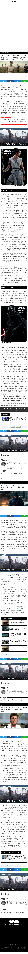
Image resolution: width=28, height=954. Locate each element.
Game (14, 931)
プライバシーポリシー (6, 948)
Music (14, 929)
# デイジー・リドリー (4, 478)
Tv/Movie (13, 52)
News (11, 483)
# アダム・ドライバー (13, 473)
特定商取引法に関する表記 (23, 948)
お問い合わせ (12, 948)
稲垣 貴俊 (3, 52)
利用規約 (2, 948)
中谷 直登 (3, 483)
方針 (15, 266)
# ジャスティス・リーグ (8, 700)
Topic (11, 52)
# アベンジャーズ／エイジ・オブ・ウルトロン (16, 912)
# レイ (11, 478)
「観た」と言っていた (12, 610)
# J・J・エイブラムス (4, 473)
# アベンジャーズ (4, 912)
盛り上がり (23, 524)
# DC (2, 700)
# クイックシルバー (4, 914)
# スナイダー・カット (17, 700)
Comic (14, 933)
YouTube (14, 939)
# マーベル (11, 914)
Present (14, 937)
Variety (18, 531)
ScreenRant (20, 764)
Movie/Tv (14, 927)
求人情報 (18, 948)
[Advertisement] (14, 34)
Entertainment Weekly (15, 108)
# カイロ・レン (21, 473)
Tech (14, 935)
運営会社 (15, 948)
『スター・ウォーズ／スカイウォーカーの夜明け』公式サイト (14, 409)
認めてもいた (8, 223)
